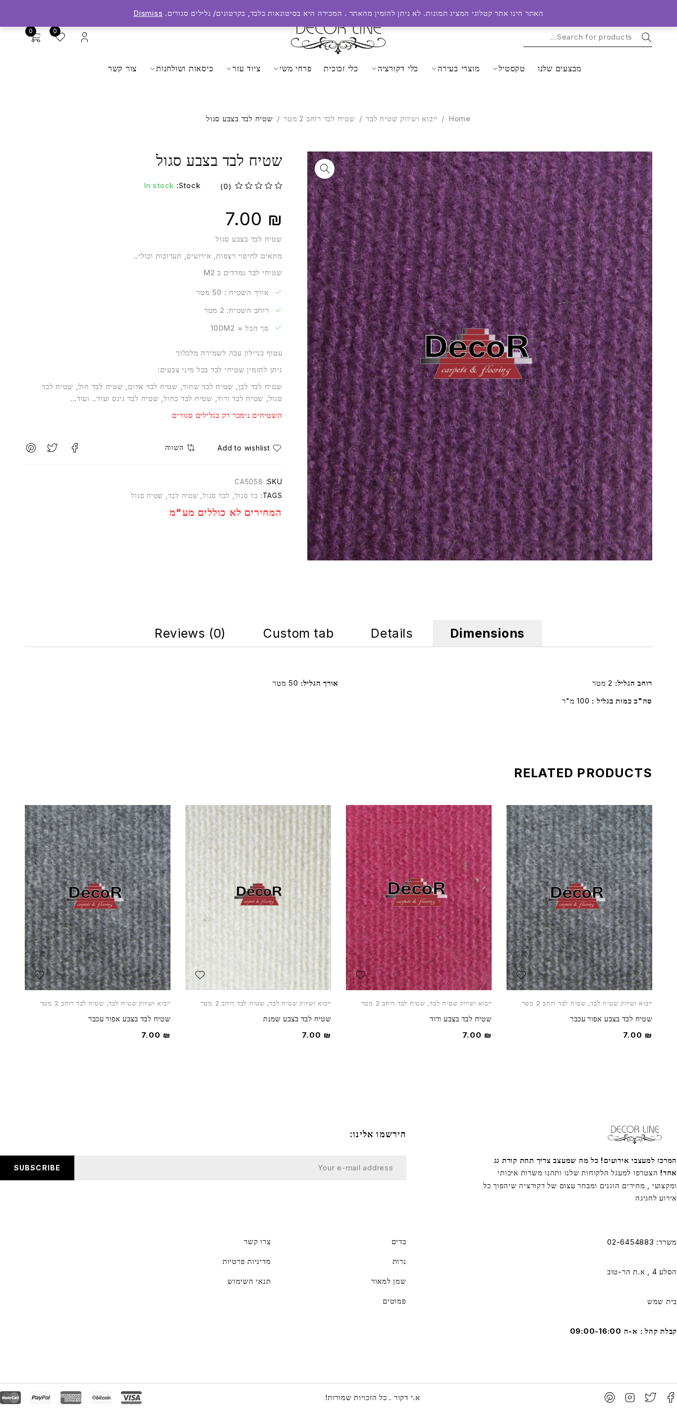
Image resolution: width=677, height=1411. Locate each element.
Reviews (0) (190, 633)
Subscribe (37, 1167)
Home (460, 118)
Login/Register (84, 37)
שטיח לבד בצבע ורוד (461, 1018)
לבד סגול (216, 495)
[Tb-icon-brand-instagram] (630, 1397)
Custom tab (298, 633)
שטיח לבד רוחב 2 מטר (319, 118)
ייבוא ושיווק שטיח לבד (402, 118)
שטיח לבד (183, 495)
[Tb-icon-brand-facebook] (670, 1397)
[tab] (487, 633)
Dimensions (487, 633)
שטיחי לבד (228, 369)
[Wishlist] (248, 448)
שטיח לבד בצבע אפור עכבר (611, 1018)
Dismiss (148, 13)
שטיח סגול (147, 495)
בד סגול (246, 495)
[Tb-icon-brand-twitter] (650, 1397)
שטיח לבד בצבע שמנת (297, 1018)
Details (391, 633)
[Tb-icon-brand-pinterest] (610, 1397)
